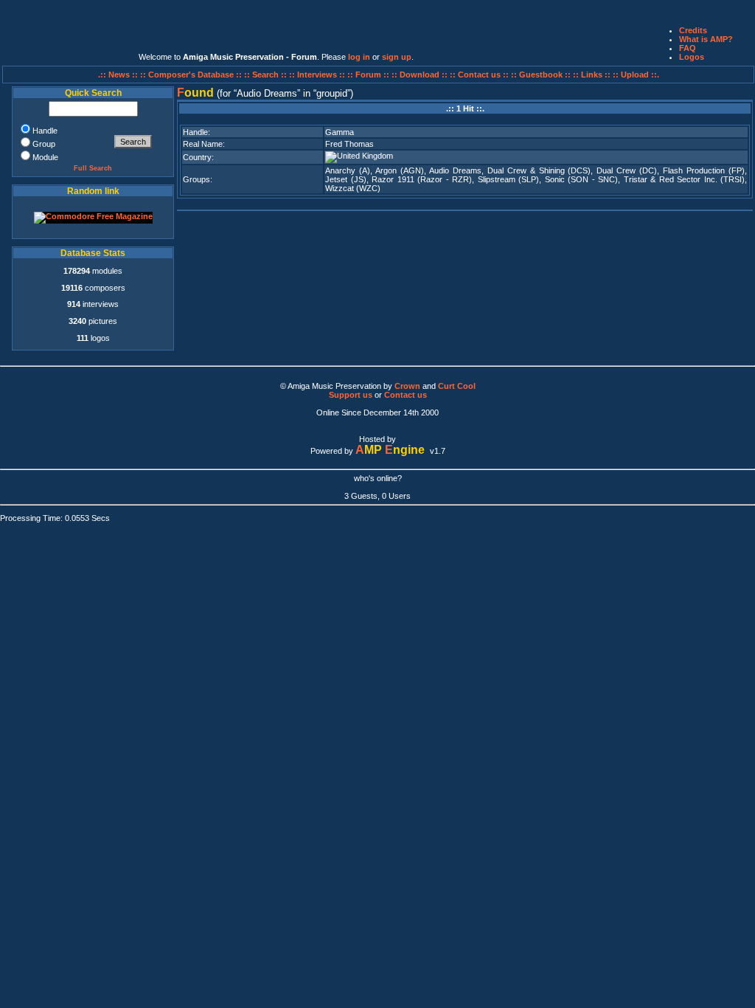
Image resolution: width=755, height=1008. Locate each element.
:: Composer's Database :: (192, 74)
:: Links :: (591, 74)
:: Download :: (421, 74)
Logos (691, 56)
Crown (407, 386)
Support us (350, 394)
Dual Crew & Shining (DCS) (539, 170)
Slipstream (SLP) (509, 179)
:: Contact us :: (479, 74)
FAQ (687, 48)
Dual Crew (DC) (626, 170)
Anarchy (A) (347, 170)
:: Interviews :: (318, 74)
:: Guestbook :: (541, 74)
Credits (693, 30)
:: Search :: (266, 74)
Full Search (93, 168)
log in (359, 56)
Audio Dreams (455, 170)
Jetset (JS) (345, 179)
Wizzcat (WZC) (352, 188)
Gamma (339, 132)
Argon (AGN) (399, 170)
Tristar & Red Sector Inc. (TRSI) (684, 179)
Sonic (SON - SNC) (581, 179)
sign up (396, 56)
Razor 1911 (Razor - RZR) (422, 179)
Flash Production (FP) (704, 170)
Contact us (405, 394)
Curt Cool (457, 386)
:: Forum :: (369, 74)
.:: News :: (119, 74)
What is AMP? (706, 39)
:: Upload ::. (636, 74)
